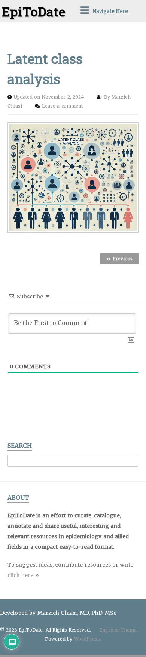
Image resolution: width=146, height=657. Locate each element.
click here (20, 575)
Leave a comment (62, 106)
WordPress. (87, 639)
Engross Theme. (118, 630)
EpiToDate (34, 11)
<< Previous (119, 258)
